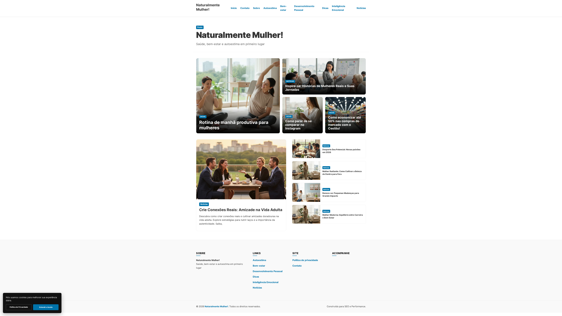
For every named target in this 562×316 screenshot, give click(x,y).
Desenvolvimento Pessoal (304, 8)
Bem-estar (283, 8)
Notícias (361, 8)
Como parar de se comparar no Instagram (298, 124)
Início (234, 8)
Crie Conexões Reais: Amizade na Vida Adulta (240, 209)
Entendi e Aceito (46, 307)
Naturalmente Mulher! (208, 7)
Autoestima (270, 8)
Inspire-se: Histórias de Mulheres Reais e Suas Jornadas (319, 87)
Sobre (256, 8)
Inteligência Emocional (338, 8)
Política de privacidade (305, 260)
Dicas (325, 8)
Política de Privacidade (19, 307)
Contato (245, 8)
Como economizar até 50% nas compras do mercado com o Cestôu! (344, 123)
